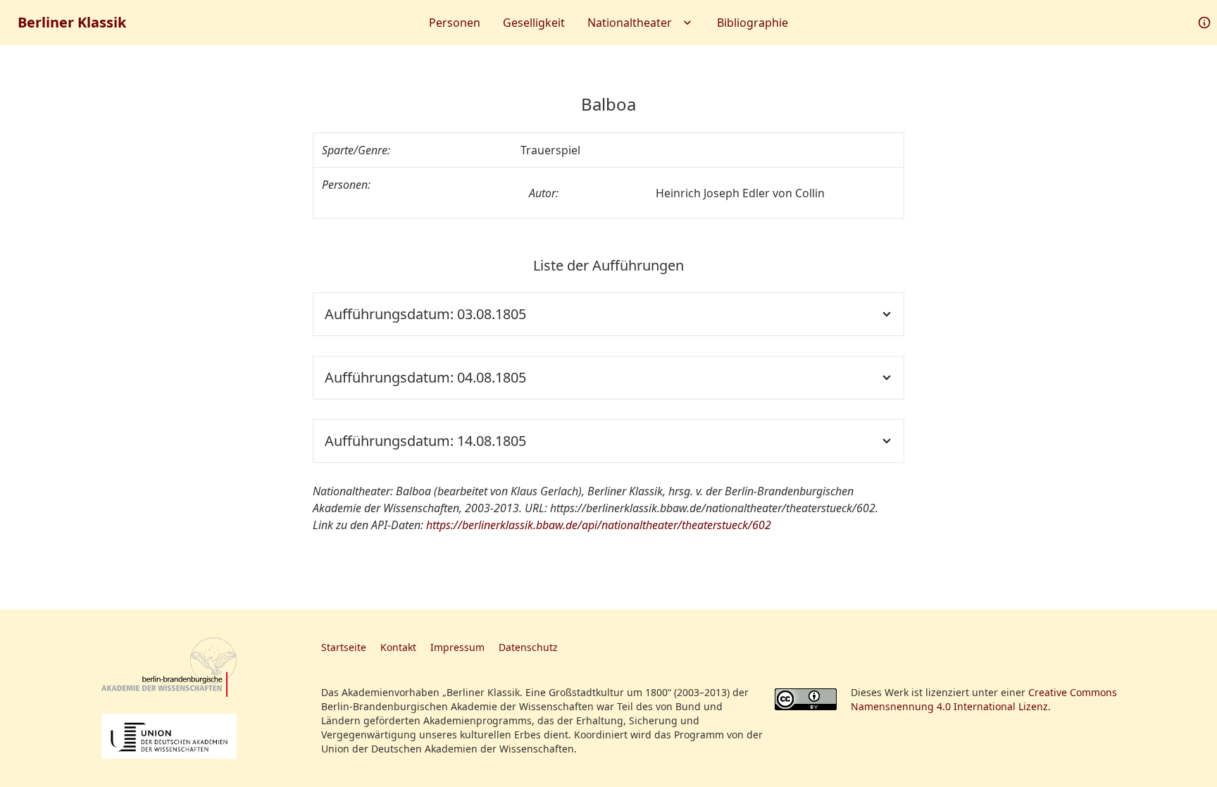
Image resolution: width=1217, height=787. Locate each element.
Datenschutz (528, 647)
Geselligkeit (534, 22)
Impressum (457, 647)
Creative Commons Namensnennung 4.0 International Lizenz (984, 699)
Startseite (343, 647)
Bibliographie (752, 22)
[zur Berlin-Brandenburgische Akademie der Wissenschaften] (169, 668)
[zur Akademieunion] (169, 736)
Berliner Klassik (72, 22)
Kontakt (398, 647)
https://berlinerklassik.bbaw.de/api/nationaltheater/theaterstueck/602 (598, 525)
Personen (454, 22)
